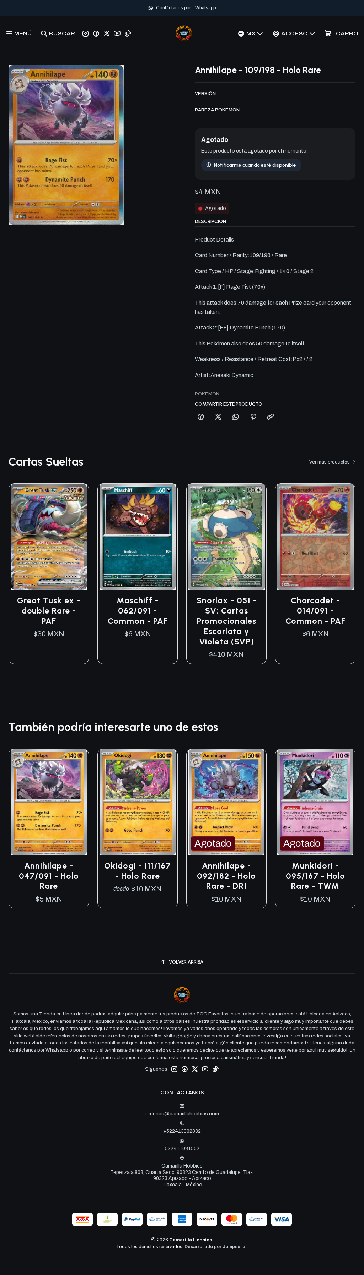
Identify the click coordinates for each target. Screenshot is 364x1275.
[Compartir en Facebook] (201, 417)
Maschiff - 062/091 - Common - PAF (138, 610)
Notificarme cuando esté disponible (255, 165)
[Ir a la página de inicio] (184, 33)
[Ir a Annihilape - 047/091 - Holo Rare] (49, 802)
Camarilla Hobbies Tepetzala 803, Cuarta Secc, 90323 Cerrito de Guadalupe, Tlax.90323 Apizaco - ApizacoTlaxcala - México (182, 1175)
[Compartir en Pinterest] (253, 417)
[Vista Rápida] (75, 536)
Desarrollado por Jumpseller (215, 1246)
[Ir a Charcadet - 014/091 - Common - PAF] (315, 537)
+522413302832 (182, 1131)
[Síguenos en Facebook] (96, 33)
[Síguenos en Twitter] (106, 33)
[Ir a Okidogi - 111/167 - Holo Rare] (137, 802)
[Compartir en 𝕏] (218, 417)
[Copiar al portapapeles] (270, 417)
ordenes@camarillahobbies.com (182, 1113)
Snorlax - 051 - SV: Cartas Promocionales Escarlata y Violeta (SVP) (227, 620)
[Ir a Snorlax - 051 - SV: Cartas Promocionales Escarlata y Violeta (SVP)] (226, 537)
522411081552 (182, 1148)
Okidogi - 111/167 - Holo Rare (137, 871)
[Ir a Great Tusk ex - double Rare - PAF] (49, 537)
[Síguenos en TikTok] (128, 33)
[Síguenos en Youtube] (117, 33)
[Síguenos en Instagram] (85, 33)
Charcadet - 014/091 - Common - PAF (315, 610)
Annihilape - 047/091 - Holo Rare (49, 876)
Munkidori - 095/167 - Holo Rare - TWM (315, 876)
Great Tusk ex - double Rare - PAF (48, 610)
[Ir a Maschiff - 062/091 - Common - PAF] (137, 537)
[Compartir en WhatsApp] (236, 417)
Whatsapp (205, 7)
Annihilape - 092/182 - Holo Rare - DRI (226, 876)
